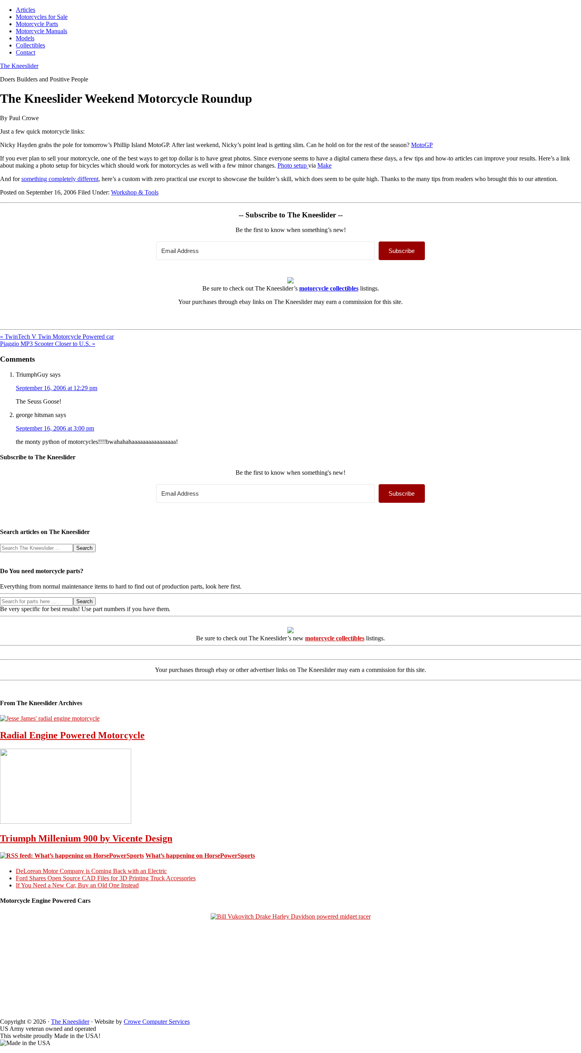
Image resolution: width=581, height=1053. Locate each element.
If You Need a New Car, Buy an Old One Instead (77, 885)
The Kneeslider (19, 65)
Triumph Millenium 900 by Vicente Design (86, 838)
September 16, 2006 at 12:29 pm (56, 388)
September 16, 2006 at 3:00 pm (55, 428)
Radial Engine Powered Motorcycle (72, 735)
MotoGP (422, 145)
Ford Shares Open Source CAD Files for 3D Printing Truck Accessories (106, 878)
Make (324, 165)
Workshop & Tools (134, 192)
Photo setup (292, 165)
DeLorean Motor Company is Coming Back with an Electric (91, 871)
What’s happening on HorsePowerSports (200, 855)
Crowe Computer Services (157, 1021)
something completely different (59, 179)
